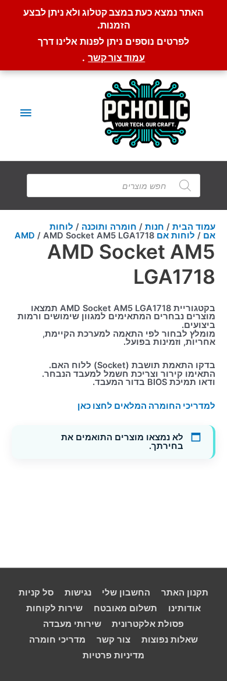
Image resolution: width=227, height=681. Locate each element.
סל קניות (36, 592)
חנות (154, 227)
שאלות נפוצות (169, 639)
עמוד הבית (193, 227)
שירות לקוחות (54, 608)
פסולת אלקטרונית (148, 624)
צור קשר (113, 639)
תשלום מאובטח (125, 608)
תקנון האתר (184, 592)
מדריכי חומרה (57, 639)
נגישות (78, 592)
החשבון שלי (126, 592)
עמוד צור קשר (116, 57)
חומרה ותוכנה (109, 227)
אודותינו (184, 608)
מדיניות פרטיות (113, 655)
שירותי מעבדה (72, 624)
